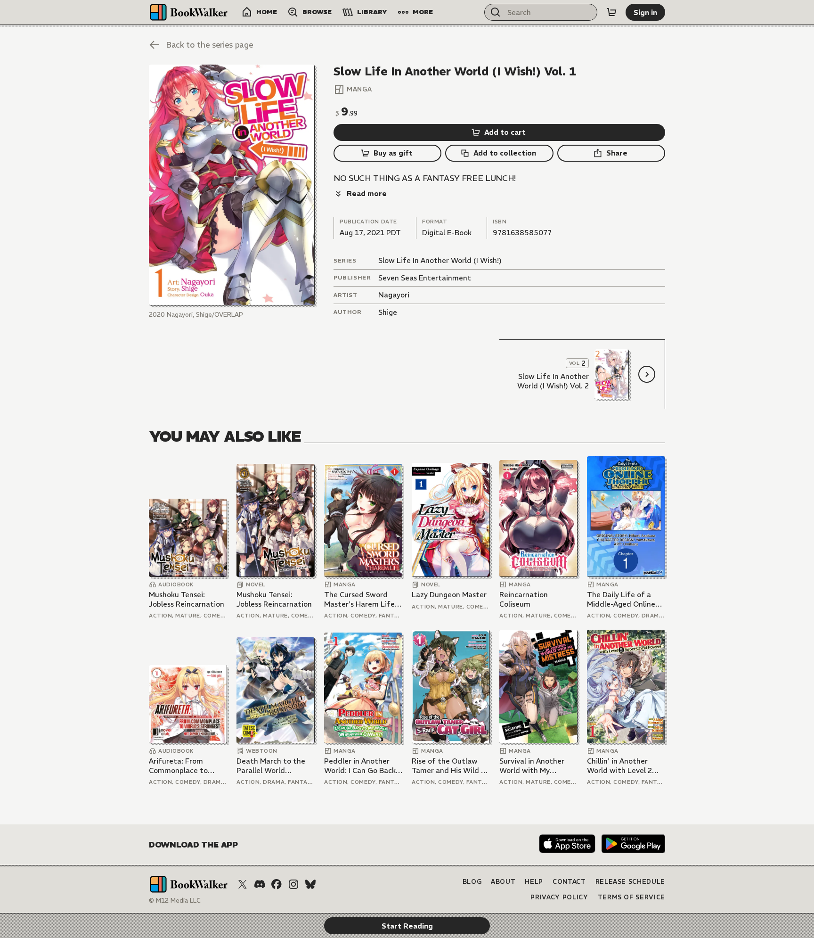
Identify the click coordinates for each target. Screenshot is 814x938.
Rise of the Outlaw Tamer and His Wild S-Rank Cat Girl (450, 766)
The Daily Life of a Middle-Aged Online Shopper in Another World (621, 599)
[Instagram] (293, 884)
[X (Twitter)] (242, 884)
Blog (472, 882)
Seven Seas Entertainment (424, 277)
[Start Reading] (232, 185)
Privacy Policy (559, 897)
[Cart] (611, 12)
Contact (569, 882)
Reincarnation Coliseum (523, 599)
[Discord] (259, 884)
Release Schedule (630, 882)
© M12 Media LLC (175, 900)
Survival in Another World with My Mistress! (531, 766)
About (503, 882)
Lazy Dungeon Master (449, 594)
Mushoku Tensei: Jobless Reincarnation (186, 599)
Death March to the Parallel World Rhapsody (270, 766)
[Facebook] (276, 884)
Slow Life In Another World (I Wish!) (440, 260)
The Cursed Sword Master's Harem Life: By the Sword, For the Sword (362, 599)
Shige (387, 312)
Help (534, 882)
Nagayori (393, 294)
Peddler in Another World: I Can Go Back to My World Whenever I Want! (360, 766)
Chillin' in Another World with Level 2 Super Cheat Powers (622, 766)
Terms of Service (631, 897)
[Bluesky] (310, 884)
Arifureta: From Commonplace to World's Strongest (180, 766)
